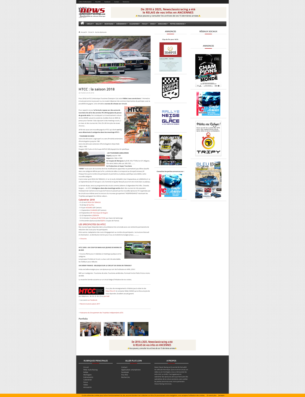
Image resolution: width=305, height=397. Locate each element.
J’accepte (221, 395)
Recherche (126, 2)
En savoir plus (211, 395)
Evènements (88, 377)
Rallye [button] (98, 24)
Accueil (83, 32)
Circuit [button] (90, 24)
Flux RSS (98, 2)
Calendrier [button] (134, 24)
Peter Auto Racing (90, 370)
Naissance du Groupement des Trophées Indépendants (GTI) (101, 313)
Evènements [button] (121, 24)
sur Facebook (92, 300)
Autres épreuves (101, 32)
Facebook (107, 2)
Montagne (87, 375)
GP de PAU (90, 205)
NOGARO (89, 207)
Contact (116, 2)
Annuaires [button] (162, 24)
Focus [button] (144, 24)
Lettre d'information (85, 2)
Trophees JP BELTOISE (97, 218)
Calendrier (87, 380)
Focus (85, 382)
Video (85, 385)
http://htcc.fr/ (110, 291)
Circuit (90, 32)
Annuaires (87, 387)
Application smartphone (131, 370)
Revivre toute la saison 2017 (90, 304)
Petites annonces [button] (177, 24)
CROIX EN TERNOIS (94, 202)
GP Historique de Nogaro (99, 213)
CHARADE (93, 210)
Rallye (85, 372)
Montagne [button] (108, 24)
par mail (106, 296)
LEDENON (95, 215)
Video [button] (152, 24)
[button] (82, 23)
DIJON (102, 221)
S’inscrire (83, 239)
